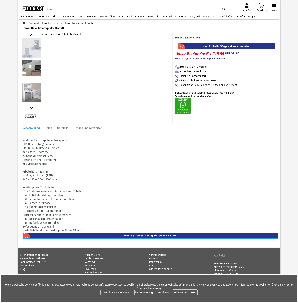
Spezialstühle (226, 16)
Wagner (252, 16)
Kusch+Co (180, 16)
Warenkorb (262, 10)
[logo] (33, 10)
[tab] (31, 128)
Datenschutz (27, 265)
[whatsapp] (183, 113)
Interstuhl (153, 16)
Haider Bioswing (136, 16)
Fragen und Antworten (88, 128)
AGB (151, 265)
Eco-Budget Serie (46, 16)
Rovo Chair (209, 16)
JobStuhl (167, 16)
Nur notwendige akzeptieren (152, 292)
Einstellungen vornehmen (115, 292)
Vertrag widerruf (158, 254)
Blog (22, 269)
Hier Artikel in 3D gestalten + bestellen (226, 46)
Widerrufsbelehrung (160, 269)
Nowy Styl (194, 16)
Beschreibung (31, 128)
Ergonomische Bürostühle (100, 16)
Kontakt (153, 258)
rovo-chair (90, 269)
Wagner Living (92, 254)
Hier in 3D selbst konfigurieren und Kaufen (150, 235)
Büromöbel (27, 16)
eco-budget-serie (94, 272)
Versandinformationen (33, 258)
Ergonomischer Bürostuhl (34, 254)
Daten (48, 128)
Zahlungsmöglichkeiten (33, 262)
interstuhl (90, 265)
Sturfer (241, 16)
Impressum (155, 262)
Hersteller (63, 128)
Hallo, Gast (247, 10)
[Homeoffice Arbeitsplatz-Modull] (105, 33)
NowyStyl (89, 262)
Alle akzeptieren (185, 292)
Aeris (120, 16)
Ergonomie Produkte (71, 16)
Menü (274, 10)
